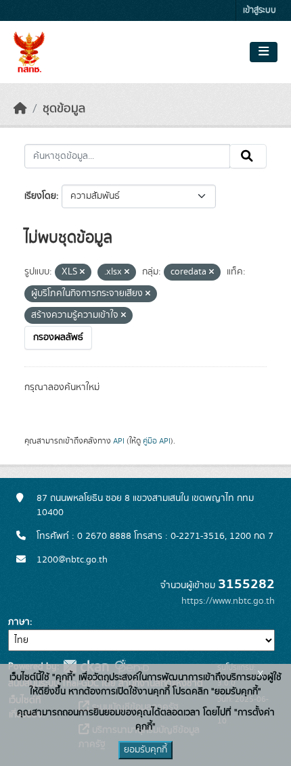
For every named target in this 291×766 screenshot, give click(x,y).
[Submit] (248, 156)
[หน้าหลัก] (20, 109)
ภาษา (19, 622)
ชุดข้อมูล (64, 109)
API (119, 441)
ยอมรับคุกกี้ (145, 750)
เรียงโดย (40, 196)
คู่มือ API (157, 441)
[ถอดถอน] (82, 272)
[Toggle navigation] (263, 52)
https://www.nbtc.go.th (228, 601)
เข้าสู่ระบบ (259, 10)
